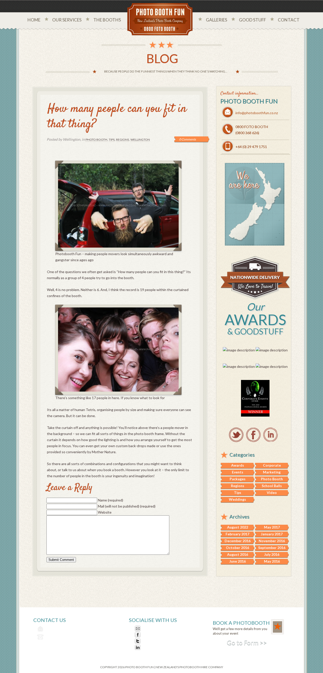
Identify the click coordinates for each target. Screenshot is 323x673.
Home (34, 19)
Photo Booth (96, 139)
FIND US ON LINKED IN (161, 647)
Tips (112, 139)
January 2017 (272, 534)
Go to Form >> (247, 642)
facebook (253, 434)
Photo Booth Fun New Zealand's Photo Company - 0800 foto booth (160, 19)
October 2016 (237, 547)
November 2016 (272, 541)
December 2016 (238, 541)
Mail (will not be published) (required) (126, 506)
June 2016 (237, 561)
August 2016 (237, 554)
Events (237, 472)
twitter (236, 434)
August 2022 (237, 527)
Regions (122, 139)
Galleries (216, 19)
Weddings (237, 499)
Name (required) (110, 500)
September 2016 (271, 547)
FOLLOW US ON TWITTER (164, 641)
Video (272, 492)
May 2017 (272, 527)
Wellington (140, 139)
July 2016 (271, 554)
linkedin (270, 434)
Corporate (272, 465)
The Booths (107, 19)
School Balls (272, 486)
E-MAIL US (150, 628)
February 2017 (237, 534)
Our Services (67, 19)
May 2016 (272, 561)
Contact (289, 19)
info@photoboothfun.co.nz (256, 113)
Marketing (272, 472)
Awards (237, 465)
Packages (238, 479)
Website (105, 512)
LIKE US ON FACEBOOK (162, 635)
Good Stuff (252, 19)
